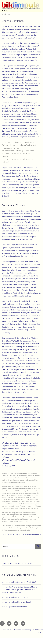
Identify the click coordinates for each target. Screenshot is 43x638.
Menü (6, 11)
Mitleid (18, 592)
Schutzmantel (22, 597)
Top (40, 635)
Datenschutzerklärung (22, 630)
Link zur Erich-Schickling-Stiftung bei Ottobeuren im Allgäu (21, 534)
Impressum (7, 630)
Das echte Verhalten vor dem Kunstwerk (17, 563)
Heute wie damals (24, 602)
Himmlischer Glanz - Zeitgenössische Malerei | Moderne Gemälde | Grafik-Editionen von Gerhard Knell (20, 590)
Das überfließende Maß (26, 582)
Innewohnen (22, 606)
